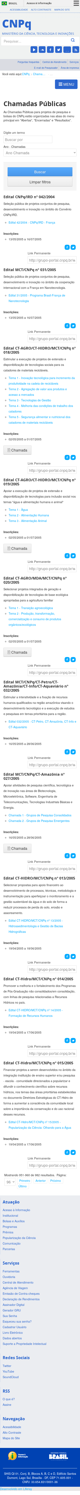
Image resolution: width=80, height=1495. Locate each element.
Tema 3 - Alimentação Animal (28, 521)
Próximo (55, 1180)
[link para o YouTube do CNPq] (34, 49)
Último (22, 1186)
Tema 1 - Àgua (18, 509)
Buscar (40, 171)
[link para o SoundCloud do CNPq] (42, 49)
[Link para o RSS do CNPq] (75, 49)
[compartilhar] (67, 247)
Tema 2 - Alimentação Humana (29, 515)
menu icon (76, 3)
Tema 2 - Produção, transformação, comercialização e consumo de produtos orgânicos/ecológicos (35, 619)
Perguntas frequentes (28, 62)
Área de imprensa (70, 67)
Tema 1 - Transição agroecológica (31, 608)
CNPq (26, 74)
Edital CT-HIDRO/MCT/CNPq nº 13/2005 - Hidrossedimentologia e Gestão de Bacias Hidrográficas (36, 926)
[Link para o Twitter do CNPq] (58, 49)
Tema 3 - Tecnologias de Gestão (30, 400)
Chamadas (39, 74)
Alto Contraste (41, 9)
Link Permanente (39, 253)
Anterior (40, 1180)
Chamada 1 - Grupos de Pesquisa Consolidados (40, 815)
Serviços (74, 62)
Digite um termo (14, 132)
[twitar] (73, 247)
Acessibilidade (19, 9)
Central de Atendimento (54, 62)
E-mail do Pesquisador (46, 67)
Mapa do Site (62, 9)
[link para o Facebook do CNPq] (50, 49)
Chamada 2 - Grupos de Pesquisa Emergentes (39, 821)
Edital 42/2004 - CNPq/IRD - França (32, 222)
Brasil (13, 3)
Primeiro (24, 1180)
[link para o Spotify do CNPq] (67, 49)
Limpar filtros (40, 181)
